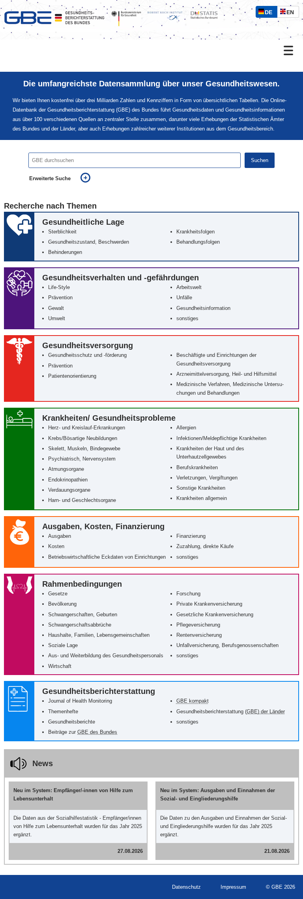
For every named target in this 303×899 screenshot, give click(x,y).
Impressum (233, 887)
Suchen (259, 160)
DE (270, 13)
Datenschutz (186, 887)
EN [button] (292, 13)
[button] (151, 236)
